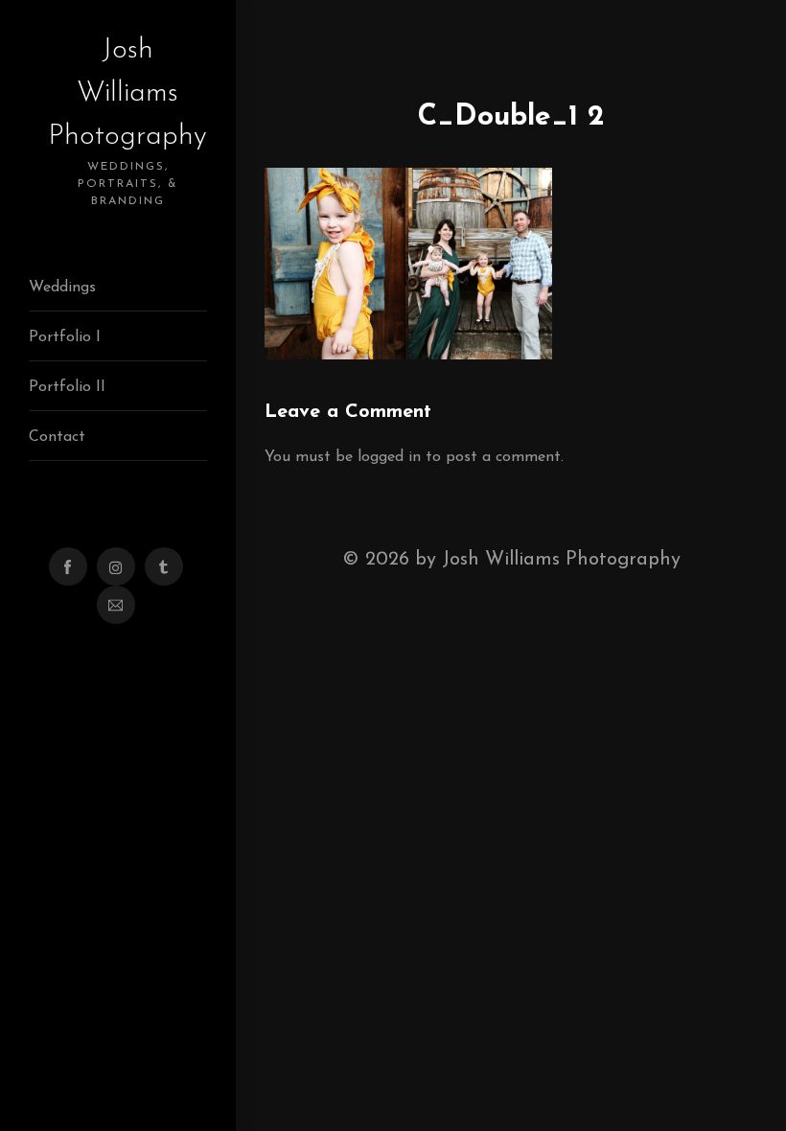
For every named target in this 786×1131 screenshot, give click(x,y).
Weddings (62, 287)
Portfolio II (67, 387)
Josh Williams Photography (127, 121)
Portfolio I (65, 337)
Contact (57, 437)
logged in (389, 457)
